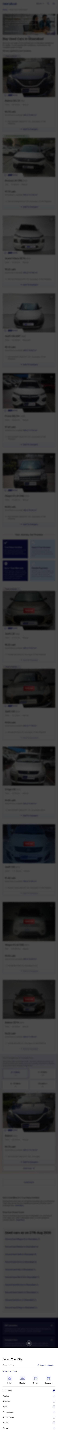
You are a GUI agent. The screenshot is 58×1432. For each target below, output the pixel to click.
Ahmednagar (8, 1417)
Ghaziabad (7, 1391)
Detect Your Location (47, 1365)
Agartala (6, 1401)
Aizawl (5, 1423)
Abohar (6, 1396)
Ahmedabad (8, 1412)
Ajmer (5, 1428)
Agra (5, 1407)
